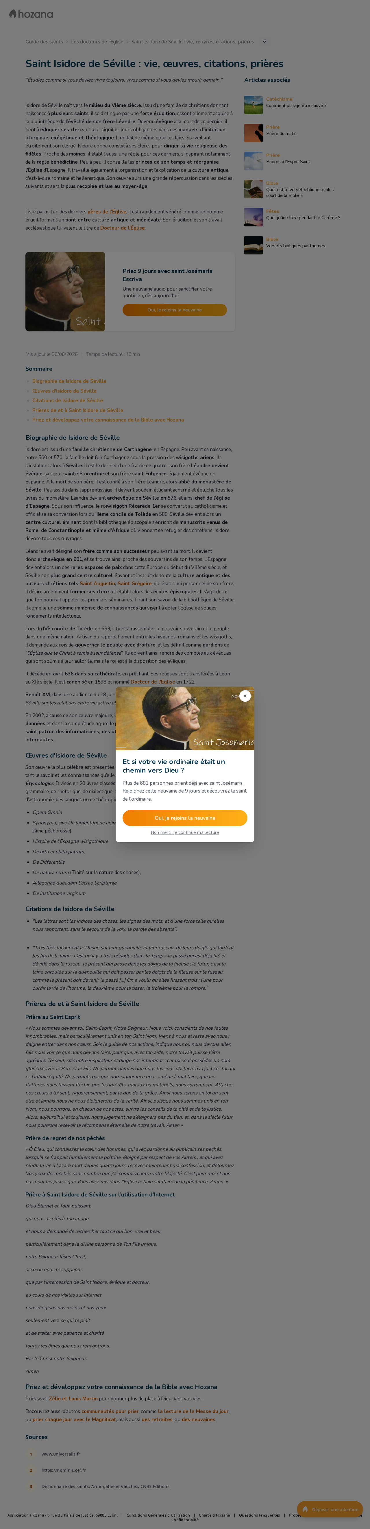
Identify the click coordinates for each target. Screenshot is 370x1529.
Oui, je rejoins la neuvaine (185, 818)
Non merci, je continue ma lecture (185, 832)
